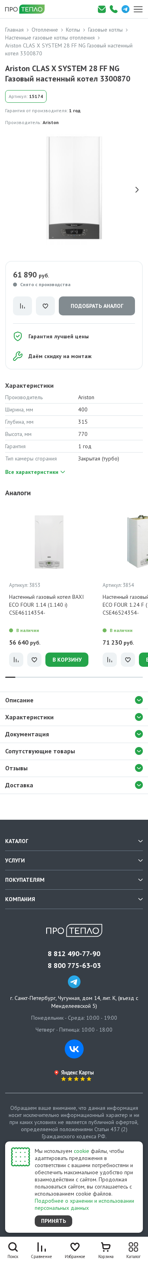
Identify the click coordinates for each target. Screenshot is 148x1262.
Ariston (51, 122)
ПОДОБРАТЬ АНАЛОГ (97, 305)
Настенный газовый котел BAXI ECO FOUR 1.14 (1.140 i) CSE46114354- (46, 604)
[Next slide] (137, 190)
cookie (81, 1150)
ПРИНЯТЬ (53, 1220)
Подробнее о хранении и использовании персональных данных (84, 1204)
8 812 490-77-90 (74, 954)
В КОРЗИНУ (67, 659)
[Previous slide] (11, 190)
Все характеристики (31, 471)
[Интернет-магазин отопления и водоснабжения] (27, 9)
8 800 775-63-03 (74, 966)
